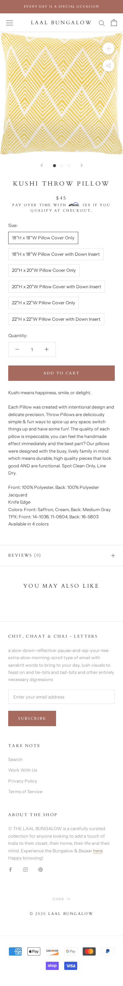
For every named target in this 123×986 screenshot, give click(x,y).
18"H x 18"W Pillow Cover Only (43, 237)
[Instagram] (25, 869)
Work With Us (22, 770)
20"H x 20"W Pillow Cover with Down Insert (56, 286)
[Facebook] (10, 869)
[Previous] (42, 165)
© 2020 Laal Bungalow (62, 913)
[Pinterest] (40, 869)
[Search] (102, 23)
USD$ (58, 899)
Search (15, 759)
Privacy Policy (22, 781)
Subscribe (32, 718)
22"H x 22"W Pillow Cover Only (43, 302)
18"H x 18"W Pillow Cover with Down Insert (56, 254)
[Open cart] (114, 22)
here (97, 850)
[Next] (82, 165)
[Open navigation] (9, 22)
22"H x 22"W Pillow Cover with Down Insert (56, 319)
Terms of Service (25, 791)
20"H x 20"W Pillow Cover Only (44, 270)
